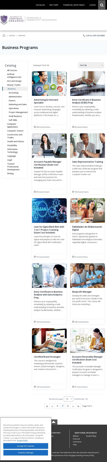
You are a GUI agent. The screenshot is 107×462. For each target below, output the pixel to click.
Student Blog (91, 436)
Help (75, 444)
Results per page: (56, 399)
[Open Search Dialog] (101, 4)
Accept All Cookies (25, 446)
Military (76, 436)
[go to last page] (47, 406)
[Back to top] (53, 434)
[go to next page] (52, 406)
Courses (12, 35)
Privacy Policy (88, 455)
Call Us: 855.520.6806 (94, 35)
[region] (25, 438)
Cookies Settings (25, 452)
